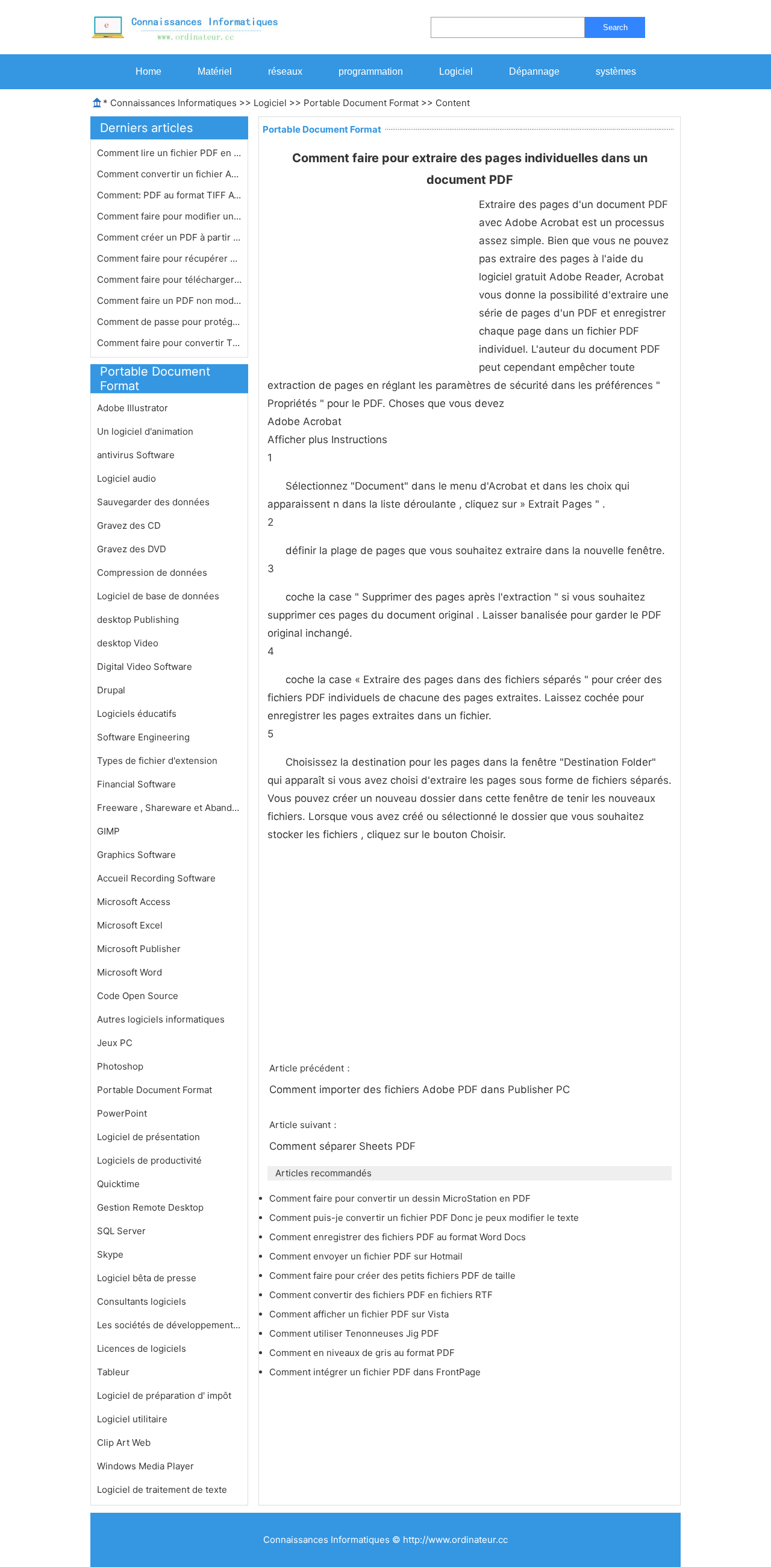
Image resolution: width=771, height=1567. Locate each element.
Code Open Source (137, 995)
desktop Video (127, 643)
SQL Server (121, 1231)
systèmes (616, 71)
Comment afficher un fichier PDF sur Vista (360, 1314)
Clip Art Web (124, 1442)
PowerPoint (122, 1113)
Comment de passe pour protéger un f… (169, 321)
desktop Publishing (138, 619)
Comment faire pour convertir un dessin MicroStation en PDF (401, 1198)
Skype (110, 1254)
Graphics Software (136, 854)
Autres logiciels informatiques (161, 1019)
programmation (371, 71)
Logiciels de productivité (149, 1160)
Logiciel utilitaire (132, 1419)
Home (148, 71)
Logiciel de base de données (158, 596)
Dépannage (534, 71)
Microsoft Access (133, 901)
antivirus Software (136, 455)
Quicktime (118, 1184)
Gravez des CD (129, 525)
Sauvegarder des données (153, 502)
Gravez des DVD (131, 549)
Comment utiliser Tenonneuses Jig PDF (355, 1333)
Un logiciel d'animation (145, 431)
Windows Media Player (145, 1466)
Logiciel (456, 71)
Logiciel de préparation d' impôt (164, 1395)
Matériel (215, 71)
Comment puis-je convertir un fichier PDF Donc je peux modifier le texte (425, 1217)
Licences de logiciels (141, 1348)
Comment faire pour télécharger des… (169, 279)
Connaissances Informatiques (173, 103)
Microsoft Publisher (139, 948)
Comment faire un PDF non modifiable (169, 300)
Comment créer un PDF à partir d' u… (169, 237)
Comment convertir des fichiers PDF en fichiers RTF (382, 1295)
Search (615, 27)
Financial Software (136, 784)
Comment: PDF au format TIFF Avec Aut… (169, 195)
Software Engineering (143, 737)
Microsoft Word (129, 972)
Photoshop (120, 1066)
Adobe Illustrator (132, 408)
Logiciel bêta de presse (146, 1278)
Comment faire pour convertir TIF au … (169, 342)
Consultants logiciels (141, 1301)
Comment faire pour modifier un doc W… (169, 216)
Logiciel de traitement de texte (162, 1489)
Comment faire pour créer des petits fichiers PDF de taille (393, 1275)
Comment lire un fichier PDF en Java (169, 153)
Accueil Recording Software (156, 878)
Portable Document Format (361, 103)
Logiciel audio (126, 478)
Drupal (111, 690)
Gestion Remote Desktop (150, 1207)
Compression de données (152, 572)
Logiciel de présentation (148, 1137)
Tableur (113, 1372)
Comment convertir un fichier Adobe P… (169, 174)
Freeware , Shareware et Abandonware (169, 807)
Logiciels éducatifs (136, 713)
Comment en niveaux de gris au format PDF (363, 1352)
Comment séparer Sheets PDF (344, 1146)
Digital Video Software (144, 666)
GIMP (108, 831)
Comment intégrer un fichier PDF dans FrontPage (376, 1372)
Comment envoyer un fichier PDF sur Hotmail (367, 1256)
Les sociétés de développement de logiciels (169, 1325)
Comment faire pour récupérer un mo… (169, 258)
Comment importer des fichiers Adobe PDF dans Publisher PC (421, 1089)
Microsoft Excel (130, 925)
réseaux (285, 71)
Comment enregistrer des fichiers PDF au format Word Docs (398, 1237)
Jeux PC (115, 1042)
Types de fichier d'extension (157, 760)
